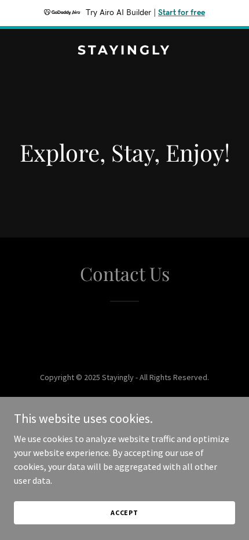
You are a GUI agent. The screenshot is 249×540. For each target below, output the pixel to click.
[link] (124, 51)
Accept (124, 512)
